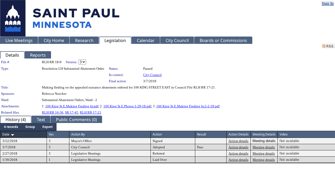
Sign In (328, 3)
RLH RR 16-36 (52, 112)
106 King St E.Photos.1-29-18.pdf (127, 106)
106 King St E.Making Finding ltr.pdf (71, 106)
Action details (238, 141)
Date (5, 134)
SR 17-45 (71, 112)
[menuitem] (11, 127)
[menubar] (28, 127)
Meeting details (264, 147)
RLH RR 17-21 (90, 112)
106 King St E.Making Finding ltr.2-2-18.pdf (188, 106)
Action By (78, 134)
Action (157, 134)
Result (201, 134)
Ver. (51, 134)
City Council (152, 75)
